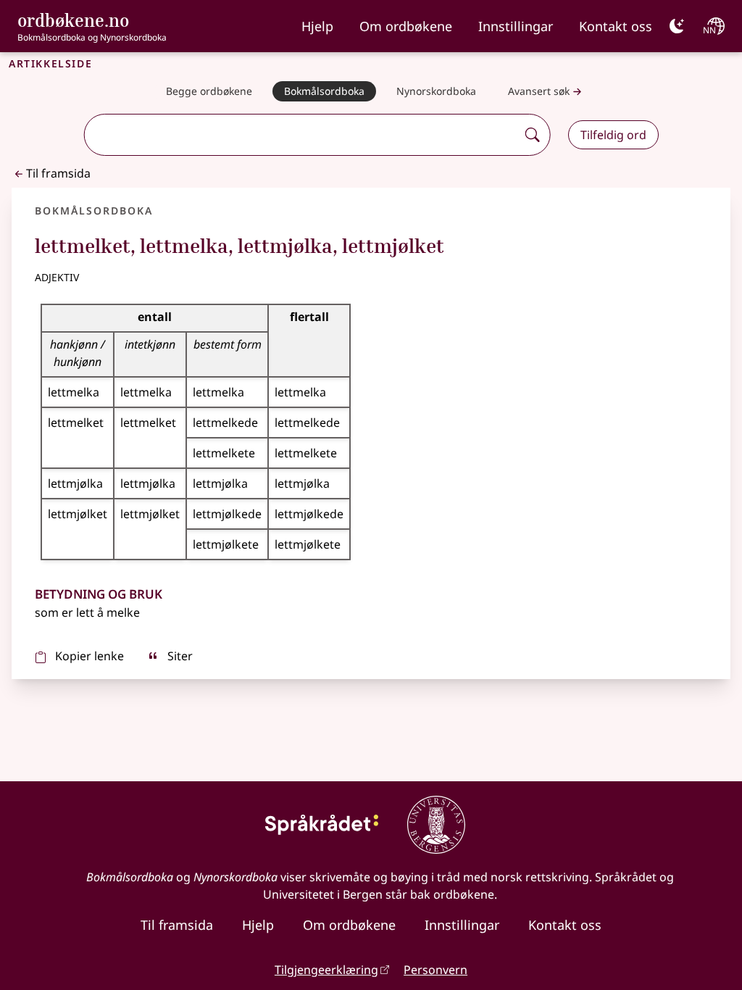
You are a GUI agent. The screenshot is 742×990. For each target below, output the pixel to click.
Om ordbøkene (405, 26)
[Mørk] (677, 26)
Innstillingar (515, 26)
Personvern (435, 970)
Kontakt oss (615, 26)
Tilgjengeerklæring (326, 970)
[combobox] (302, 135)
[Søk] (533, 135)
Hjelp (317, 26)
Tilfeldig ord (613, 135)
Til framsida (58, 173)
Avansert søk (539, 91)
